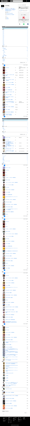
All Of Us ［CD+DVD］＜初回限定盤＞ (9, 107)
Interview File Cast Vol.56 (8, 388)
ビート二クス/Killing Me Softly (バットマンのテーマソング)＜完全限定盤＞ (9, 102)
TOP (1, 3)
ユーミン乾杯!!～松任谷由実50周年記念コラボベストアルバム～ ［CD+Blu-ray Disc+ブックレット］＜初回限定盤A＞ (11, 349)
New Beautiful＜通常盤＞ (8, 344)
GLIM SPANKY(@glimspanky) (9, 10)
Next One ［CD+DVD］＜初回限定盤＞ (9, 85)
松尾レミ (7, 17)
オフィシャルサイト (7, 8)
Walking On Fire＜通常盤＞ (8, 403)
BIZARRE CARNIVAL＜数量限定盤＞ (9, 211)
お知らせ (14, 420)
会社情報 (24, 418)
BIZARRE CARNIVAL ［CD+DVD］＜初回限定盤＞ (9, 97)
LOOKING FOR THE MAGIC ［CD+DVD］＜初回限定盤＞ (8, 114)
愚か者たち (6, 104)
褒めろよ (6, 72)
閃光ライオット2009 (7, 137)
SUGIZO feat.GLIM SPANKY (9, 13)
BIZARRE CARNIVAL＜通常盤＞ (9, 99)
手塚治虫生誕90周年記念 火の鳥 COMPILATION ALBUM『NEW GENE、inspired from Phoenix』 (11, 322)
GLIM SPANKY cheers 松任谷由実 (10, 14)
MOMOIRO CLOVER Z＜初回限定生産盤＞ (10, 319)
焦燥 (6, 70)
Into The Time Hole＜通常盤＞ (9, 408)
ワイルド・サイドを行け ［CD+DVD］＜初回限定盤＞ (9, 80)
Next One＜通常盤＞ (7, 87)
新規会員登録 (4, 420)
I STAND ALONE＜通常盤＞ (8, 94)
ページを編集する (24, 14)
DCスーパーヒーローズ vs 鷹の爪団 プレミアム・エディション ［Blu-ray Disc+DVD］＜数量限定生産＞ (11, 383)
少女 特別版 (6, 375)
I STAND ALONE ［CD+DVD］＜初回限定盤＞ (9, 92)
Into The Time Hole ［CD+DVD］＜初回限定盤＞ (11, 405)
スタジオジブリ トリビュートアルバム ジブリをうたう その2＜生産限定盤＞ (9, 151)
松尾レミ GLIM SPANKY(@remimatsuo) (9, 9)
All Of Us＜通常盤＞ (7, 109)
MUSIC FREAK (7, 67)
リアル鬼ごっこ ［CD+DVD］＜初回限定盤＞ (9, 75)
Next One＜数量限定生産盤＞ (8, 89)
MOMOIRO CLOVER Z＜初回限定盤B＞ (9, 314)
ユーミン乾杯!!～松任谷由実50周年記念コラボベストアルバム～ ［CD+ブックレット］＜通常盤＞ (11, 355)
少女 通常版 (6, 380)
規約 (18, 418)
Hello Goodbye (7, 187)
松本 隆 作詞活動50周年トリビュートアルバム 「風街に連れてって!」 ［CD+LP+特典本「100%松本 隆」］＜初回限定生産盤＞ (9, 143)
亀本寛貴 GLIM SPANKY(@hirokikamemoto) (10, 9)
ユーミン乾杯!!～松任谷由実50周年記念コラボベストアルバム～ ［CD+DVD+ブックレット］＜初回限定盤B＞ (11, 352)
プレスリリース (24, 419)
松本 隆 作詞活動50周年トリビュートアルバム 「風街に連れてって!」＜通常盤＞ (9, 146)
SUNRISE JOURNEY (7, 77)
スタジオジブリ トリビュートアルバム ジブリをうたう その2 (9, 148)
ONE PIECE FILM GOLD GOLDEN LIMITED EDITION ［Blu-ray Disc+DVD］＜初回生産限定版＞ (11, 363)
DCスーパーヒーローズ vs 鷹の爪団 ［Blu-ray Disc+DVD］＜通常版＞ (10, 385)
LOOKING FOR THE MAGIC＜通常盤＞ (9, 309)
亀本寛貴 (7, 18)
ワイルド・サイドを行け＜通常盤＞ (9, 82)
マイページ (4, 421)
